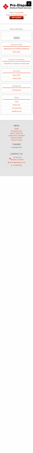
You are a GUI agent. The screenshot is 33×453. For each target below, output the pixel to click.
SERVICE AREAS (16, 138)
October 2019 (16, 78)
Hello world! (16, 52)
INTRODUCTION (16, 131)
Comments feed (16, 108)
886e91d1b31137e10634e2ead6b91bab (16, 49)
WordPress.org (16, 111)
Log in (16, 101)
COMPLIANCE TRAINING (16, 135)
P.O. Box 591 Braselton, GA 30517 (17, 158)
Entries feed (16, 105)
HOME (16, 129)
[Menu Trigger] (28, 3)
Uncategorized (16, 90)
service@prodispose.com (19, 15)
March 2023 (16, 75)
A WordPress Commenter (12, 63)
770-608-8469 (19, 12)
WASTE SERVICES (16, 133)
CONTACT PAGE (16, 140)
